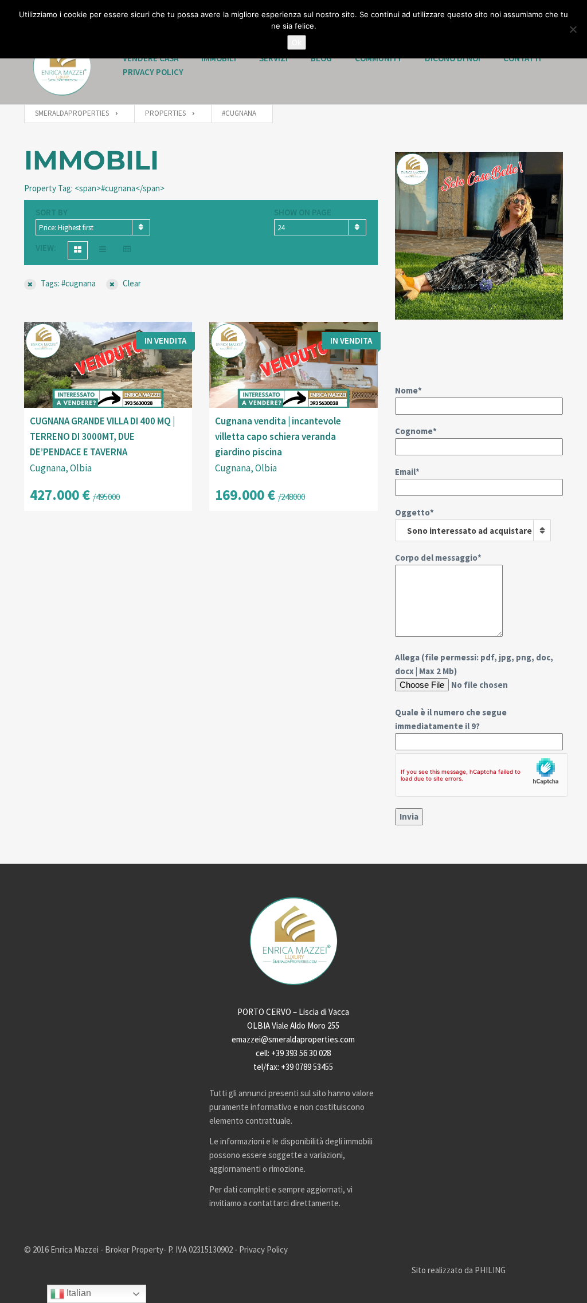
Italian (77, 1293)
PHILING (490, 1270)
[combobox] (93, 227)
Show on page (302, 212)
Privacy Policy (153, 71)
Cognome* (416, 431)
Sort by (52, 212)
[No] (572, 29)
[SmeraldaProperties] (62, 66)
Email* (407, 471)
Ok (297, 42)
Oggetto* (463, 521)
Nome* (408, 390)
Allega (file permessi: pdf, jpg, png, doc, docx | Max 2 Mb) (474, 691)
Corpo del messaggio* (438, 557)
